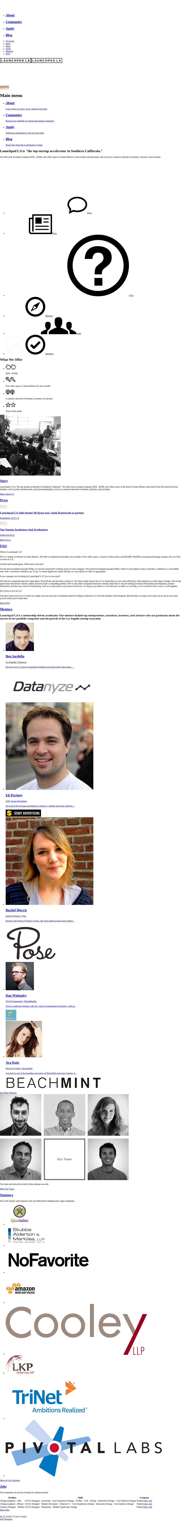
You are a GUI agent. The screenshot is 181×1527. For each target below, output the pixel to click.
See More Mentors (8, 1093)
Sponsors (6, 1195)
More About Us (7, 494)
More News (5, 540)
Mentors (9, 51)
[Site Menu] (4, 88)
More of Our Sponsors (10, 1480)
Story (8, 43)
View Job (148, 1501)
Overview (10, 41)
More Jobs (4, 1510)
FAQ (8, 54)
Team (8, 48)
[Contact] (3, 1522)
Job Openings (6, 1519)
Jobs (3, 1486)
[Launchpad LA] (31, 61)
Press (8, 46)
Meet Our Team (7, 1189)
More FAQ (5, 603)
